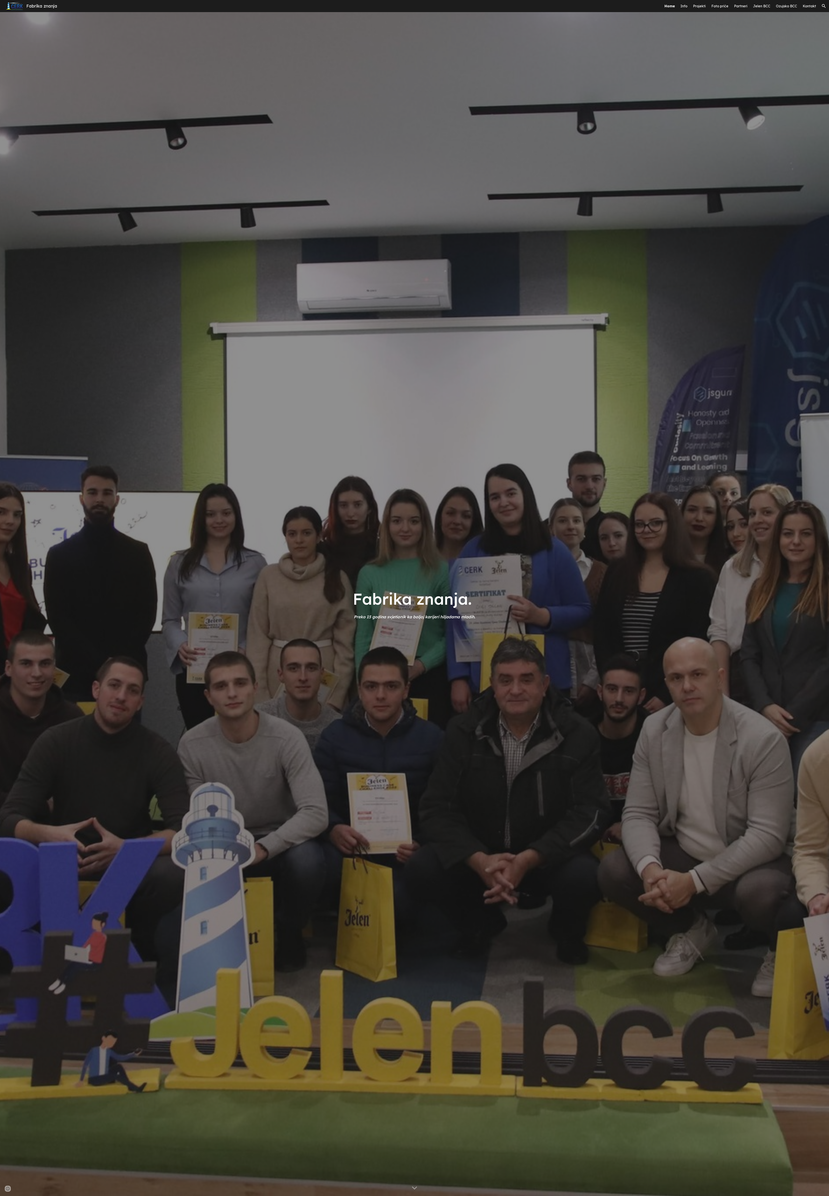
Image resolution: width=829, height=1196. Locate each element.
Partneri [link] (740, 6)
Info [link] (683, 6)
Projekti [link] (699, 6)
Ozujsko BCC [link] (786, 6)
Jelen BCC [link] (761, 6)
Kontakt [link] (809, 6)
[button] (824, 6)
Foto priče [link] (719, 6)
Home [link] (669, 6)
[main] (414, 604)
